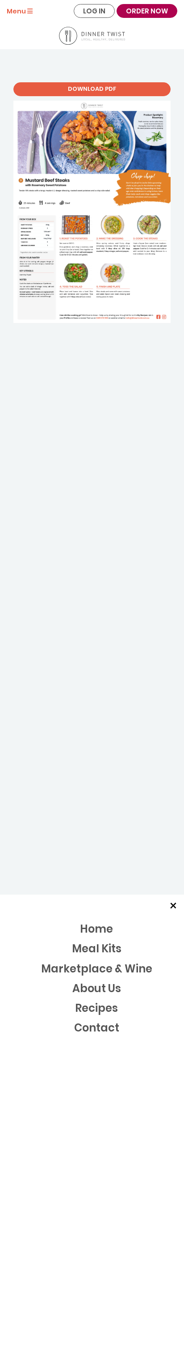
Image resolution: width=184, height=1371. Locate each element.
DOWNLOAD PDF (92, 89)
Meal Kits (96, 948)
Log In (94, 11)
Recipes (96, 1008)
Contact (96, 1027)
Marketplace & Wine (96, 968)
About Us (96, 988)
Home (96, 928)
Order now (147, 11)
